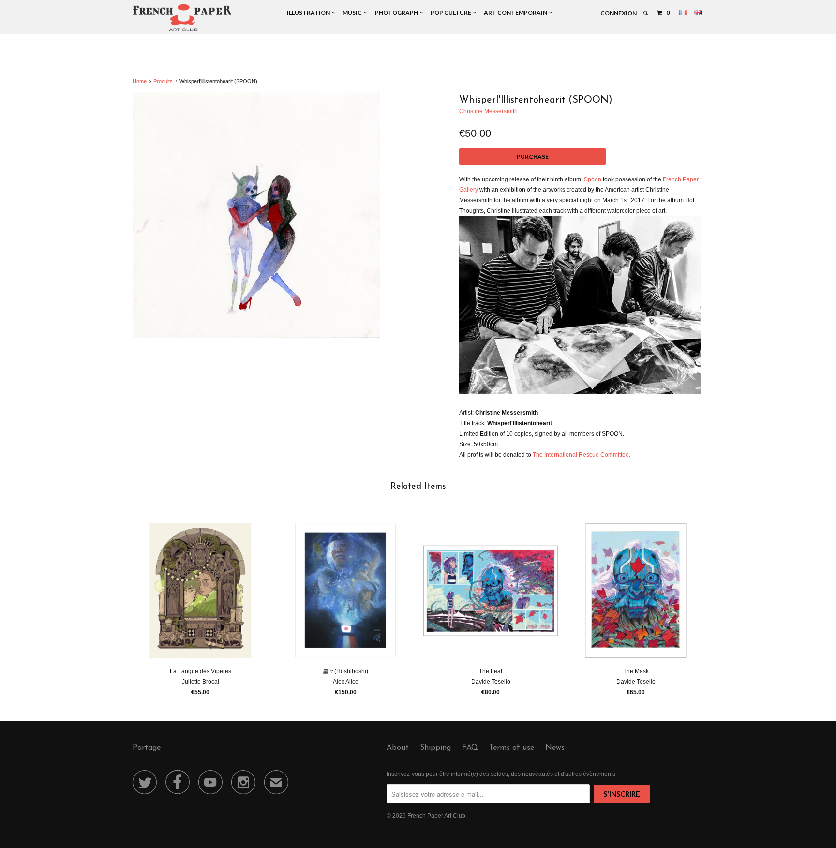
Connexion (618, 12)
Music (353, 12)
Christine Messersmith (488, 111)
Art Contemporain (516, 12)
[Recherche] (646, 13)
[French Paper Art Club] (182, 17)
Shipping (435, 748)
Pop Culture (452, 12)
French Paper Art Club (436, 815)
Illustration (309, 12)
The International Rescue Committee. (581, 454)
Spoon (592, 179)
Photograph (397, 12)
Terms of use (511, 748)
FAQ (470, 748)
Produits (163, 81)
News (555, 748)
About (398, 748)
